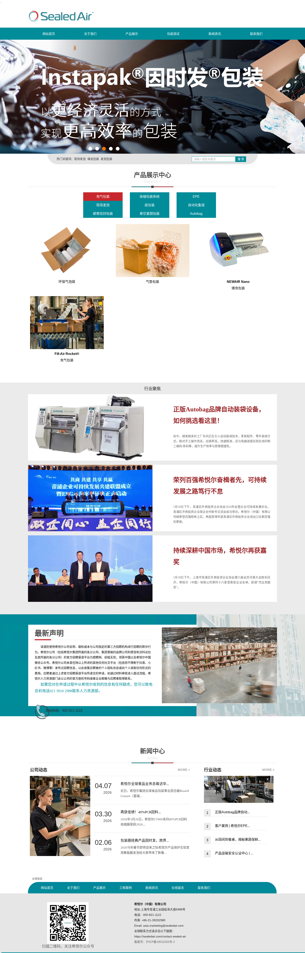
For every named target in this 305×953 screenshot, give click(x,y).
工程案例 (125, 887)
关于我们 (90, 34)
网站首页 (49, 34)
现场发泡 (80, 159)
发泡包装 (106, 159)
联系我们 (256, 34)
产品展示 (132, 34)
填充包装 (93, 159)
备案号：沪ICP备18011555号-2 (154, 941)
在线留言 (178, 887)
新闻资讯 (215, 34)
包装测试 (173, 34)
